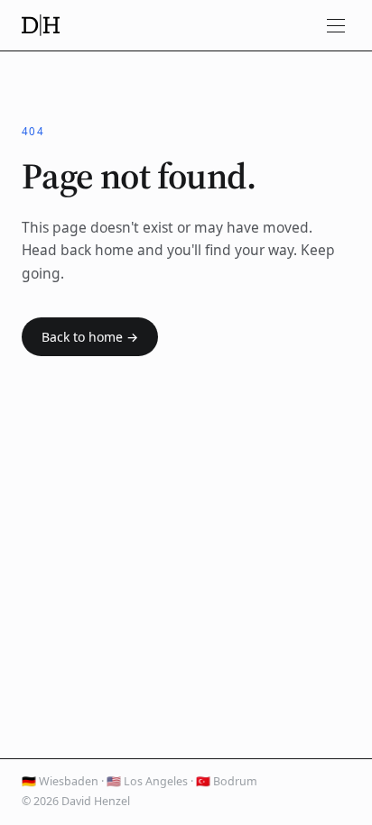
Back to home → (90, 336)
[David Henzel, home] (41, 25)
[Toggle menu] (335, 25)
